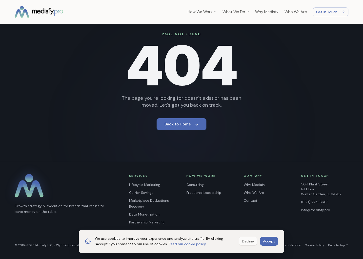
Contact (250, 200)
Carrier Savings (141, 192)
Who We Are (295, 11)
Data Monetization (144, 214)
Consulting (195, 184)
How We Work (200, 11)
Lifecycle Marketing (144, 184)
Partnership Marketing (146, 222)
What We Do (233, 11)
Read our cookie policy (187, 244)
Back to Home (177, 124)
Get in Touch (326, 12)
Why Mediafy (267, 11)
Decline (248, 241)
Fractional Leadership (203, 192)
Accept (269, 241)
